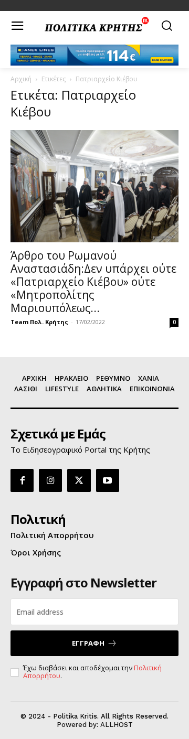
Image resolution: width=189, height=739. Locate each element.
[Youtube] (107, 480)
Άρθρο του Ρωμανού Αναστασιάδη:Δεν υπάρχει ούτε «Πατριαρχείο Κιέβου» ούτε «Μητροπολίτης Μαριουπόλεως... (93, 281)
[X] (78, 480)
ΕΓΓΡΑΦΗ (88, 643)
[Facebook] (22, 480)
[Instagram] (50, 480)
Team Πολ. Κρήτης (39, 322)
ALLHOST (116, 725)
